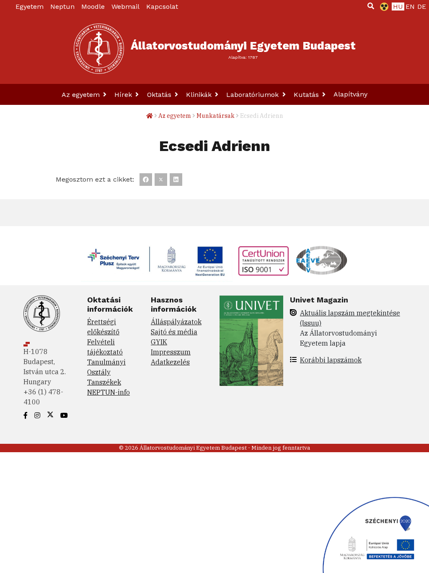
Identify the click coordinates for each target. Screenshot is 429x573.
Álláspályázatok (176, 322)
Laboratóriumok (253, 95)
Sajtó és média (174, 332)
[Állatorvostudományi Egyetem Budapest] (99, 48)
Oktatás (160, 95)
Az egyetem (82, 95)
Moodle (93, 6)
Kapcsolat (162, 6)
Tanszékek (104, 382)
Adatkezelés (170, 362)
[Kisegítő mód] (382, 7)
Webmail (125, 6)
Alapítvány (350, 94)
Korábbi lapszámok (331, 360)
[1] (371, 6)
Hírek (124, 95)
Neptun (62, 6)
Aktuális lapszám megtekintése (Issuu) (350, 318)
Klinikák (200, 95)
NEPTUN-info (108, 392)
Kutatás (307, 95)
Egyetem (30, 6)
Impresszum (171, 352)
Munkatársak (215, 116)
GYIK (159, 342)
